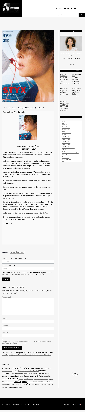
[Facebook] (65, 8)
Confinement (66, 128)
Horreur (64, 151)
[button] (39, 8)
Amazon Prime (42, 368)
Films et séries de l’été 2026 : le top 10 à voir (64, 78)
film (49, 376)
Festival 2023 (66, 141)
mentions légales (39, 272)
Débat (64, 131)
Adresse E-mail (9, 265)
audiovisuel (4, 371)
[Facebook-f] (68, 65)
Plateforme (65, 158)
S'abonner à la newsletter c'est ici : (18, 258)
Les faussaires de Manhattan (41, 379)
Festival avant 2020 (68, 148)
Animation (65, 121)
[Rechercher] (82, 15)
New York (30, 382)
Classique (65, 124)
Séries (28, 384)
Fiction (64, 149)
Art (63, 123)
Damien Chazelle (23, 373)
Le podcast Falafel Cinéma (70, 153)
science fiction (10, 384)
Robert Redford (46, 381)
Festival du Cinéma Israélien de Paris (29, 376)
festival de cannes (8, 376)
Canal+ (14, 371)
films (3, 379)
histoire (21, 379)
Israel (25, 379)
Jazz (28, 379)
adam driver (33, 368)
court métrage (15, 373)
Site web (5, 333)
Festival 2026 (66, 136)
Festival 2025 (66, 138)
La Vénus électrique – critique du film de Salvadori (64, 105)
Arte (49, 368)
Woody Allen (35, 384)
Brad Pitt (9, 371)
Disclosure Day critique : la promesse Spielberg (77, 78)
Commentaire (8, 297)
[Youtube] (75, 8)
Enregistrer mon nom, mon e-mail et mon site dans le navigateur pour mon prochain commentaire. (27, 342)
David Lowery (31, 373)
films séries (12, 378)
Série (63, 161)
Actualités (7, 368)
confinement (6, 373)
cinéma (42, 370)
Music (12, 381)
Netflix (17, 381)
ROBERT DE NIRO (37, 381)
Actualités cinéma (19, 367)
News (24, 381)
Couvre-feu (65, 129)
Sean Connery (18, 384)
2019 (3, 368)
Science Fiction (67, 159)
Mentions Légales (70, 404)
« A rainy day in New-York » (15, 387)
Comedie (64, 126)
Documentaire (39, 373)
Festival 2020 (66, 146)
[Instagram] (68, 8)
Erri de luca (7, 223)
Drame (64, 134)
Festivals (45, 376)
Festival (47, 373)
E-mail (5, 325)
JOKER (31, 379)
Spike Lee (23, 384)
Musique (64, 154)
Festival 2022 (66, 143)
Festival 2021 (66, 144)
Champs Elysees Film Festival (28, 371)
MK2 (3, 382)
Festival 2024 (66, 139)
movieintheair (8, 381)
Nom (4, 319)
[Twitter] (71, 8)
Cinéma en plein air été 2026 (64, 90)
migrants (51, 379)
